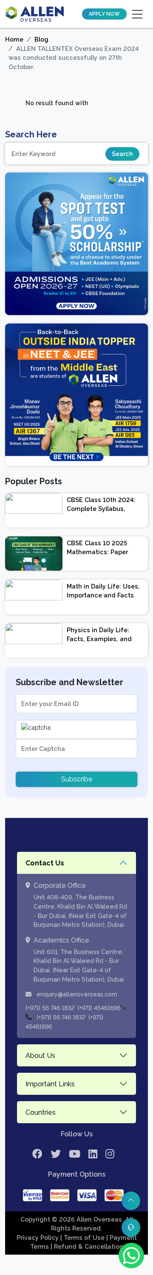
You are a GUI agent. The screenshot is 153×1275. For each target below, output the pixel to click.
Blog (41, 39)
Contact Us (45, 863)
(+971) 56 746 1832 (50, 1007)
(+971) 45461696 (98, 1007)
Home (14, 39)
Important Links (50, 1084)
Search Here (31, 134)
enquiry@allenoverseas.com (76, 994)
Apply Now (104, 14)
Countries (41, 1112)
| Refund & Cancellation (87, 1246)
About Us (40, 1056)
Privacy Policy (38, 1237)
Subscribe (76, 779)
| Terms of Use (83, 1237)
